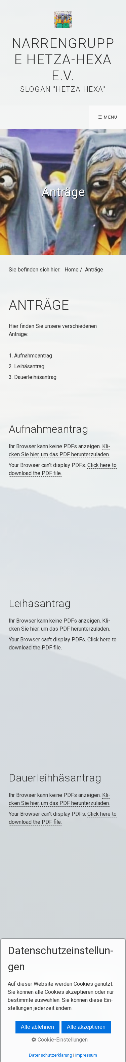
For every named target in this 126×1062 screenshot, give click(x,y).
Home (72, 269)
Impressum (86, 1055)
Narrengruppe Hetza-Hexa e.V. (63, 60)
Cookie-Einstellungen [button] (62, 1039)
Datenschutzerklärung (50, 1055)
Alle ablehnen (37, 1027)
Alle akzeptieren (86, 1027)
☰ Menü (108, 117)
